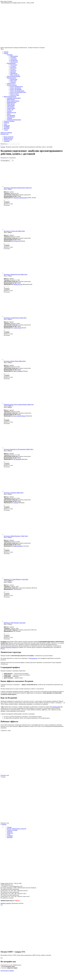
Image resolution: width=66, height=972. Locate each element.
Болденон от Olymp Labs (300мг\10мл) (14, 231)
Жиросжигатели (11, 77)
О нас (5, 124)
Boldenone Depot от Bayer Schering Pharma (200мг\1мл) (19, 404)
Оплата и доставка (12, 830)
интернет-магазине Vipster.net (9, 647)
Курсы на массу (14, 93)
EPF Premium (10, 106)
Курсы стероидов (12, 85)
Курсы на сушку (14, 95)
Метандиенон (14, 56)
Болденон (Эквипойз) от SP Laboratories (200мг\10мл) (18, 449)
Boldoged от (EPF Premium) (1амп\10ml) (14, 622)
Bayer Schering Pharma (13, 101)
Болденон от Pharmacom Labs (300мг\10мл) (15, 274)
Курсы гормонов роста (16, 86)
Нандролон (13, 67)
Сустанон (13, 66)
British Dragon (11, 103)
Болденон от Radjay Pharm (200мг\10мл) (15, 361)
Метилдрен (13, 80)
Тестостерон (13, 64)
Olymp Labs (10, 109)
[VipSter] (33, 46)
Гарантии (6, 122)
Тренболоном (56, 707)
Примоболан (13, 73)
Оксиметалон (14, 60)
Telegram (4, 824)
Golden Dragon (11, 108)
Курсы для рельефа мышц (17, 90)
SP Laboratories (11, 115)
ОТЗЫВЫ (6, 127)
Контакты (6, 128)
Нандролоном (33, 658)
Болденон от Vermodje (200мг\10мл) (13, 492)
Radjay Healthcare (18, 371)
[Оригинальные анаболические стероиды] (33, 882)
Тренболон (13, 70)
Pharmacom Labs (11, 112)
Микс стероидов (14, 75)
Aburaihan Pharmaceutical (14, 98)
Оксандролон (14, 62)
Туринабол (13, 57)
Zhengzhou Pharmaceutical (14, 119)
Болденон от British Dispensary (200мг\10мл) (16, 536)
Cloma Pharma (11, 105)
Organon (9, 111)
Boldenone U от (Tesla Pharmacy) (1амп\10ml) (16, 579)
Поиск (2, 144)
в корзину (7, 202)
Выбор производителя (10, 96)
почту (3, 776)
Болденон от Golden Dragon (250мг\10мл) (15, 317)
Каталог (6, 53)
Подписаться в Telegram (7, 970)
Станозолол (13, 59)
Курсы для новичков (16, 89)
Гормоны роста (11, 83)
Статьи (6, 129)
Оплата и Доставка (9, 121)
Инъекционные (11, 63)
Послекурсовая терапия (13, 76)
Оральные (10, 54)
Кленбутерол (13, 79)
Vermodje (9, 118)
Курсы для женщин (15, 88)
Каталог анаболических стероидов (16, 828)
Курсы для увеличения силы (18, 92)
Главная (6, 51)
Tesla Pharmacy (11, 116)
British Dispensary (11, 102)
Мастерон (13, 72)
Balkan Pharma (11, 99)
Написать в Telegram (6, 132)
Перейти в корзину (6, 903)
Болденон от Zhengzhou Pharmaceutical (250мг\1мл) (18, 187)
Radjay (9, 114)
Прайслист (7, 125)
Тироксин (13, 82)
